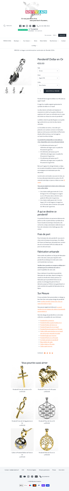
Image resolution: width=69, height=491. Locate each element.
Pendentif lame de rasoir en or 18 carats (51, 329)
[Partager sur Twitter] (47, 353)
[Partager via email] (52, 353)
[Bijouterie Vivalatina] (34, 3)
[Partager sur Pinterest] (49, 353)
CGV (23, 470)
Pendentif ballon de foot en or (48, 325)
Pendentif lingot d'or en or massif (49, 327)
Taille (39, 68)
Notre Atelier (43, 41)
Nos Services (54, 41)
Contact (63, 41)
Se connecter (48, 35)
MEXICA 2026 (7, 41)
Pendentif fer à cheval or (47, 320)
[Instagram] (27, 26)
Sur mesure (27, 41)
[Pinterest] (30, 26)
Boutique (17, 41)
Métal (39, 75)
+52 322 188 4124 (44, 26)
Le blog (34, 45)
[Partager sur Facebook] (44, 353)
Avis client (61, 470)
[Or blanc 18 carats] (17, 71)
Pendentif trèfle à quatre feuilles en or (51, 323)
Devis (35, 41)
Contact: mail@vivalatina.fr (12, 470)
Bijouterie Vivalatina (36, 481)
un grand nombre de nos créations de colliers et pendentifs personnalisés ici (51, 309)
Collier (39, 82)
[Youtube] (24, 26)
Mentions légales (31, 470)
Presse (54, 470)
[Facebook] (20, 26)
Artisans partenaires (44, 470)
